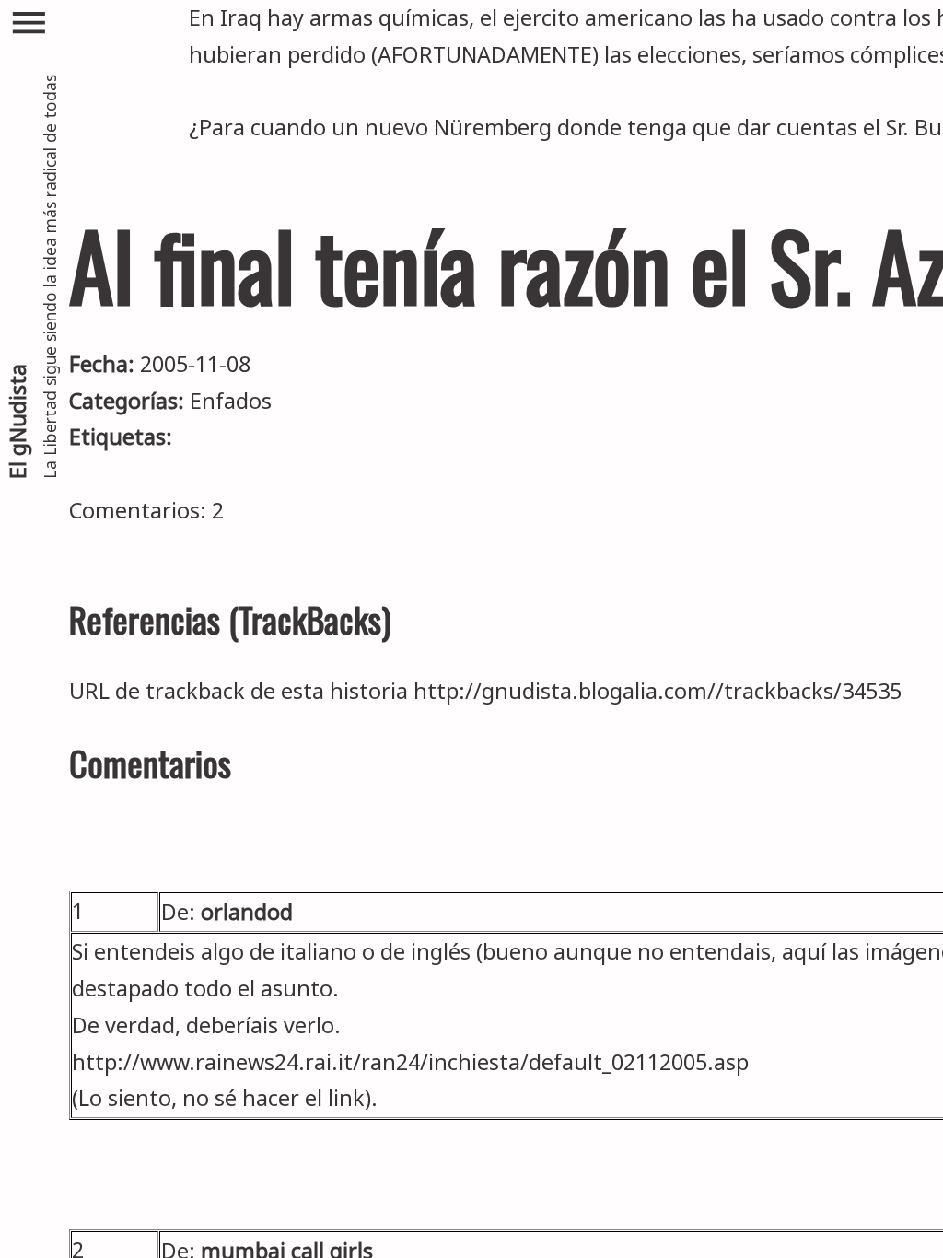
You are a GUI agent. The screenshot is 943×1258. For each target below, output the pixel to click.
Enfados (231, 400)
